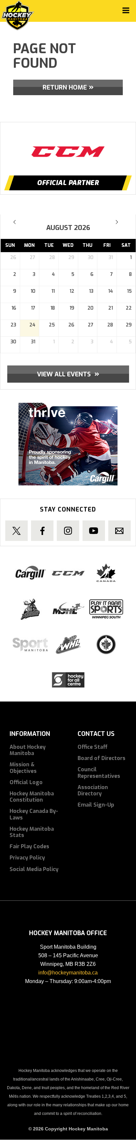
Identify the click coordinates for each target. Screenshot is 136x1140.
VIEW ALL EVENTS (68, 373)
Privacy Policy (27, 857)
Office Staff (93, 746)
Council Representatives (99, 772)
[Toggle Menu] (126, 10)
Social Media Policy (34, 869)
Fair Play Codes (29, 846)
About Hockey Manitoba (28, 750)
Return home (65, 87)
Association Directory (93, 790)
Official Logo (26, 782)
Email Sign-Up (96, 804)
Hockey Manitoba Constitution (32, 796)
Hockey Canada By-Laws (34, 814)
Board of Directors (101, 758)
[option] (68, 145)
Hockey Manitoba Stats (32, 832)
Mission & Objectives (23, 767)
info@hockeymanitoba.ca (68, 972)
